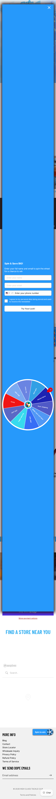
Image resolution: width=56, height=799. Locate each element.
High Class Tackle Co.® (31, 789)
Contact (6, 744)
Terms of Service (10, 761)
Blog (4, 740)
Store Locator (9, 747)
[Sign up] (50, 775)
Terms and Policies (28, 795)
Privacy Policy (9, 754)
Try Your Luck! (28, 308)
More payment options (28, 618)
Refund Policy (9, 758)
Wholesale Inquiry (11, 751)
